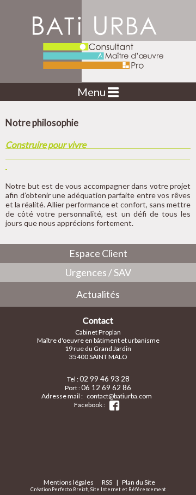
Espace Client (98, 253)
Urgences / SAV (98, 272)
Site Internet (105, 489)
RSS (107, 482)
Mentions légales (69, 482)
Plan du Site (138, 482)
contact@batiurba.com (119, 396)
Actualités (98, 294)
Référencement (147, 489)
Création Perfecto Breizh (59, 489)
